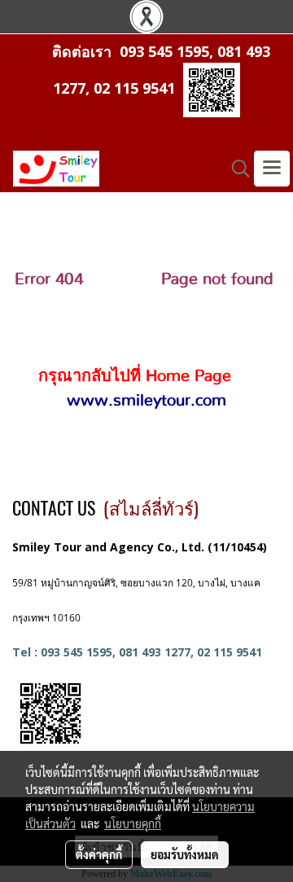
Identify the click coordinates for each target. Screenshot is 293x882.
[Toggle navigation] (272, 168)
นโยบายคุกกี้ (132, 823)
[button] (235, 169)
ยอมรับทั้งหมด (185, 854)
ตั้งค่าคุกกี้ (99, 854)
